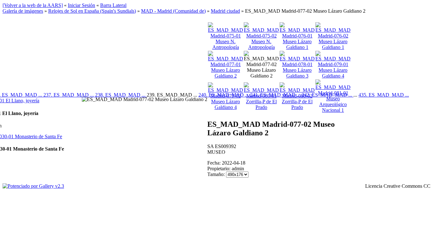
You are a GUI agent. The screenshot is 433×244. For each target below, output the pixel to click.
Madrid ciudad (225, 11)
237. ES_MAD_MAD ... (69, 95)
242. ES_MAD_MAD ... (327, 95)
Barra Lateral (113, 5)
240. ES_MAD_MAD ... (224, 95)
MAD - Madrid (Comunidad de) (173, 11)
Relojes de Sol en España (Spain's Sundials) (92, 11)
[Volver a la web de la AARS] (33, 5)
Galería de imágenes (23, 11)
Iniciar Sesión (81, 5)
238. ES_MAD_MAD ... (121, 95)
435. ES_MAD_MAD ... (384, 95)
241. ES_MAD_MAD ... (276, 95)
